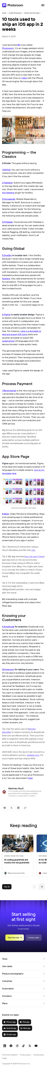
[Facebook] (11, 1045)
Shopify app (11, 1034)
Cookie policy (38, 1055)
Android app (11, 1028)
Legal (4, 1058)
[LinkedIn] (4, 1045)
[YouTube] (36, 1045)
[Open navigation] (43, 5)
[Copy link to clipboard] (25, 807)
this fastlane (8, 192)
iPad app (26, 1022)
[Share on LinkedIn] (18, 807)
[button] (23, 958)
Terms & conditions (10, 1055)
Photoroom (7, 48)
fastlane (6, 278)
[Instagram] (17, 1045)
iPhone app (11, 1022)
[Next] (42, 887)
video (24, 78)
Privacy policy (25, 1055)
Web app (26, 1028)
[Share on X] (11, 807)
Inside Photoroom (15, 13)
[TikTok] (23, 1045)
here (30, 778)
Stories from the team (32, 13)
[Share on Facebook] (4, 807)
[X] (29, 1045)
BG (18, 44)
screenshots (8, 341)
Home (4, 13)
